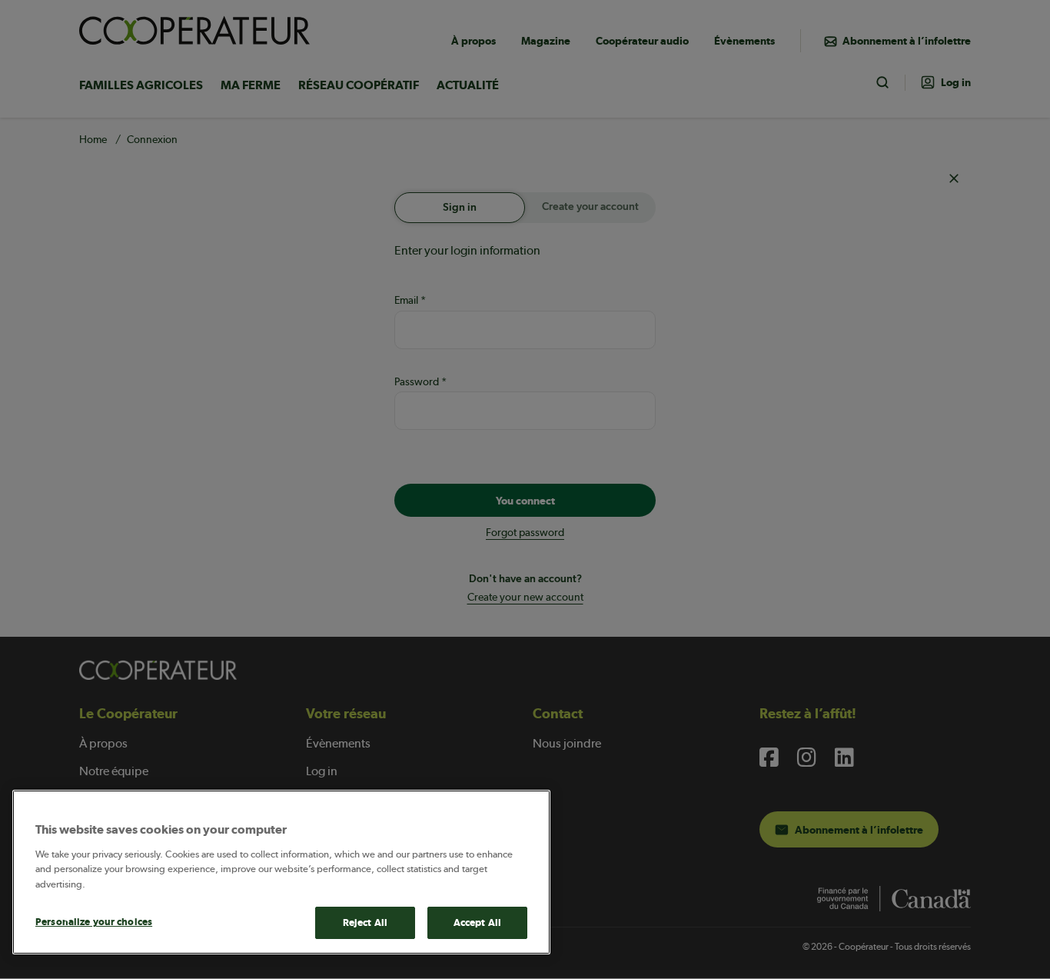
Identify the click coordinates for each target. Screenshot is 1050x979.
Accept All (477, 922)
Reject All (365, 922)
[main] (281, 872)
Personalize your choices (93, 921)
